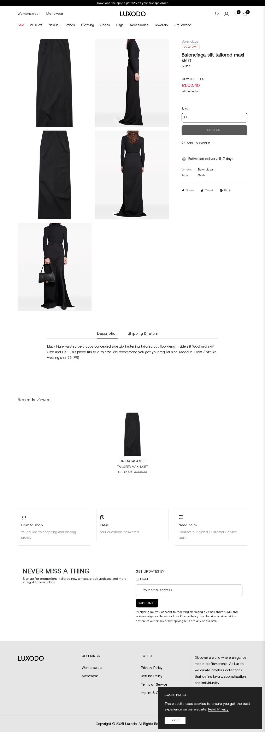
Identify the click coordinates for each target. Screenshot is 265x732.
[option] (54, 83)
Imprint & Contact (155, 693)
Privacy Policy (152, 668)
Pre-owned (182, 25)
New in (53, 25)
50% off (36, 25)
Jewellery (161, 25)
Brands (69, 25)
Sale (21, 25)
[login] (226, 13)
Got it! (175, 720)
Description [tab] (107, 333)
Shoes (105, 25)
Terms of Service (154, 684)
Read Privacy (218, 709)
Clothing (87, 25)
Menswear (90, 676)
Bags (120, 25)
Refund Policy (152, 676)
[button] (217, 13)
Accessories (139, 25)
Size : (186, 108)
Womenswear (92, 668)
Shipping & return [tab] (143, 333)
